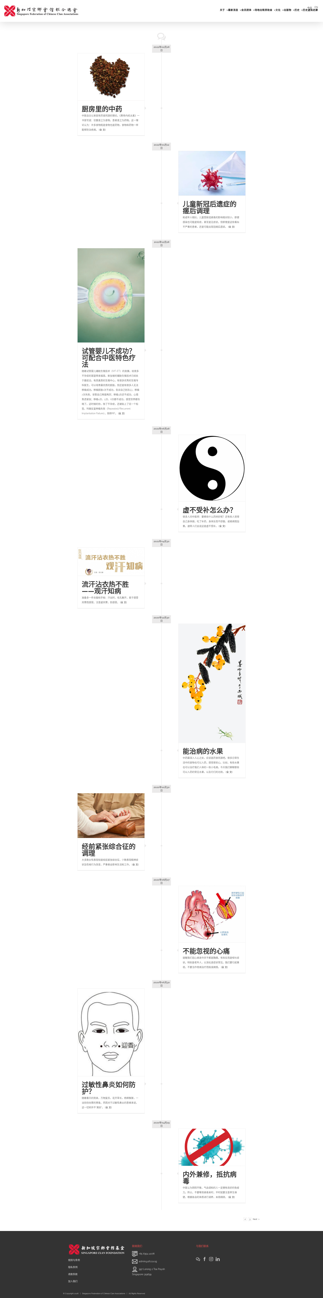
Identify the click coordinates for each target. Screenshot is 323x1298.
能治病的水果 (203, 751)
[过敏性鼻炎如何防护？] (111, 1032)
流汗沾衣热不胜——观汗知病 (105, 587)
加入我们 (73, 1281)
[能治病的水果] (211, 683)
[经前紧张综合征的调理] (111, 815)
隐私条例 (73, 1267)
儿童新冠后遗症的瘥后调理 (210, 207)
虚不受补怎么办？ (210, 510)
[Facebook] (205, 1259)
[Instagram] (211, 1259)
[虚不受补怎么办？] (211, 468)
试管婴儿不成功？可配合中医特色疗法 (109, 357)
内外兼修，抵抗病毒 (210, 1177)
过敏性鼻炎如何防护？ (109, 1088)
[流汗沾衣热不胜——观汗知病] (111, 562)
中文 (309, 7)
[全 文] (102, 129)
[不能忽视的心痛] (211, 914)
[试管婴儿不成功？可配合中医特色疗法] (111, 295)
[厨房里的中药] (111, 76)
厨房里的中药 (102, 109)
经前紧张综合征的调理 (109, 849)
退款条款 (73, 1274)
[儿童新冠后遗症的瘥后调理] (211, 173)
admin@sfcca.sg (148, 1261)
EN (316, 7)
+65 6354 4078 (146, 1253)
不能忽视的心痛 (206, 951)
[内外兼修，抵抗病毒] (211, 1147)
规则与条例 (74, 1260)
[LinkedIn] (218, 1259)
